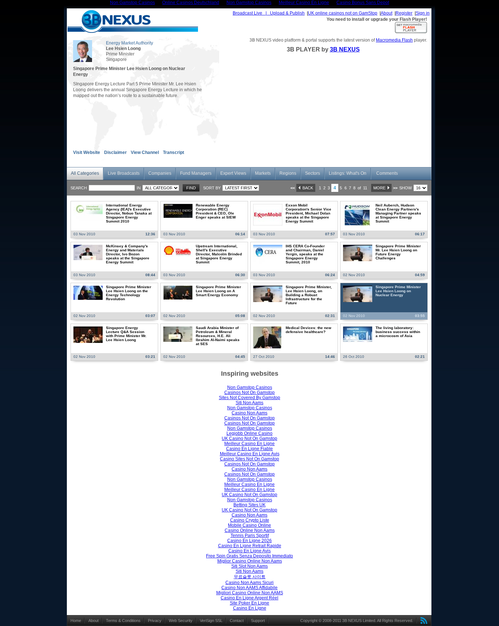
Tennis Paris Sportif (250, 535)
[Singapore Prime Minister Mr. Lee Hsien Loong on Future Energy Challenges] (357, 252)
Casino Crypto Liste (249, 520)
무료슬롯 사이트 (250, 576)
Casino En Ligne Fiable (249, 448)
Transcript (173, 152)
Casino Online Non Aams (250, 530)
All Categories (85, 173)
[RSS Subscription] (422, 620)
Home (76, 620)
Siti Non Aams (249, 402)
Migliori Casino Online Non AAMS (249, 592)
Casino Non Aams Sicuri (249, 582)
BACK (306, 188)
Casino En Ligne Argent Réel (249, 597)
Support (258, 620)
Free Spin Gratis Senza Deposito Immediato (249, 556)
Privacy (154, 620)
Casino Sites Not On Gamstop (249, 458)
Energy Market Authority (129, 43)
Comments (387, 173)
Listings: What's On (347, 173)
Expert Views (233, 173)
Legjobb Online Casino (249, 433)
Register (404, 13)
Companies (159, 173)
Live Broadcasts (124, 173)
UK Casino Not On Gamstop (249, 438)
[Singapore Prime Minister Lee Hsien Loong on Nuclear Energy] (357, 293)
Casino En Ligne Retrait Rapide (249, 545)
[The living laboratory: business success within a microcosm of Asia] (357, 333)
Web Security (181, 620)
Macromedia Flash (394, 40)
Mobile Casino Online (249, 525)
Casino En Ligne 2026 (249, 540)
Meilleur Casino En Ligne (249, 443)
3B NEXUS (345, 49)
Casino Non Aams (249, 413)
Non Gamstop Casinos (249, 387)
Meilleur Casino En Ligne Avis (249, 453)
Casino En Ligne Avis (249, 550)
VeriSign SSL (211, 620)
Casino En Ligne (249, 608)
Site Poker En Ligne (249, 603)
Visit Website (86, 152)
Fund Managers (196, 173)
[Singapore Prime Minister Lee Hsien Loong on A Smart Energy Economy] (178, 292)
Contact (237, 620)
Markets (263, 173)
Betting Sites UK (249, 504)
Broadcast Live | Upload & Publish (269, 13)
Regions (287, 173)
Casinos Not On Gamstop (249, 392)
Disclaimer (115, 152)
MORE (380, 188)
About (386, 13)
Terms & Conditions (123, 620)
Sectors (312, 173)
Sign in (423, 13)
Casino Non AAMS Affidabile (249, 587)
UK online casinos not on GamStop (342, 13)
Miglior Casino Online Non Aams (249, 561)
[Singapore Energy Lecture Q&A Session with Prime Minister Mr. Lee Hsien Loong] (88, 334)
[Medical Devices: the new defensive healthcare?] (267, 337)
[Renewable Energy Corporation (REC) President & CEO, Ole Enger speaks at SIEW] (178, 210)
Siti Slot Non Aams (249, 566)
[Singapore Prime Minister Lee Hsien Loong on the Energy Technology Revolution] (88, 292)
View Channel (145, 152)
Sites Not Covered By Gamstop (249, 397)
